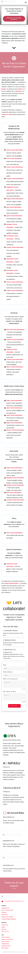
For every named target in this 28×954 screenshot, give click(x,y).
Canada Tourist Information (14, 359)
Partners (4, 912)
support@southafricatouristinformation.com (14, 901)
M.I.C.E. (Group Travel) (7, 910)
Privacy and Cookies (7, 917)
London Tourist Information (14, 247)
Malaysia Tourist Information (15, 485)
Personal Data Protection (9, 919)
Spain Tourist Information (14, 215)
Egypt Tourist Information (14, 422)
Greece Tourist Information (14, 282)
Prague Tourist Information (14, 198)
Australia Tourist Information (15, 500)
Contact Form (5, 908)
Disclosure (5, 914)
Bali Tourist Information (13, 492)
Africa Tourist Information (14, 532)
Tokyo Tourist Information (14, 468)
